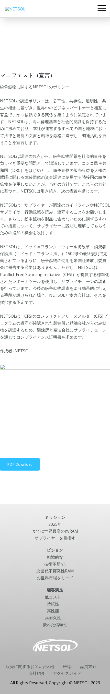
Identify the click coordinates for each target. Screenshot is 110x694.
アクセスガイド (67, 673)
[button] (20, 464)
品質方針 (88, 666)
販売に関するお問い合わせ (30, 666)
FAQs (67, 666)
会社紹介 (37, 673)
